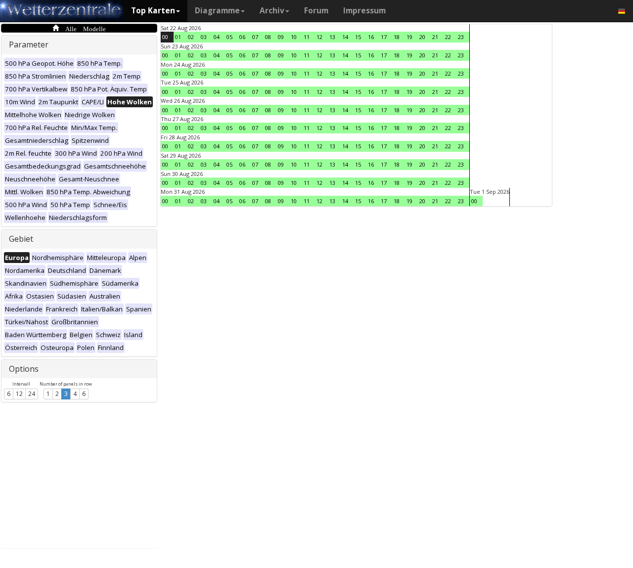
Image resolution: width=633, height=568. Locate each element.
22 (448, 37)
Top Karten (153, 10)
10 (294, 37)
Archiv (272, 10)
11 (307, 37)
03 (204, 37)
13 (332, 37)
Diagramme (217, 10)
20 (422, 37)
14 (345, 37)
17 (384, 37)
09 (281, 37)
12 (19, 394)
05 (229, 37)
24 (31, 394)
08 (268, 37)
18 (397, 37)
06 (242, 37)
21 (435, 37)
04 (217, 37)
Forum (316, 10)
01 (178, 37)
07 (255, 37)
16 (371, 37)
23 (461, 37)
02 (191, 37)
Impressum (364, 10)
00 (165, 37)
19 (409, 37)
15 (358, 37)
